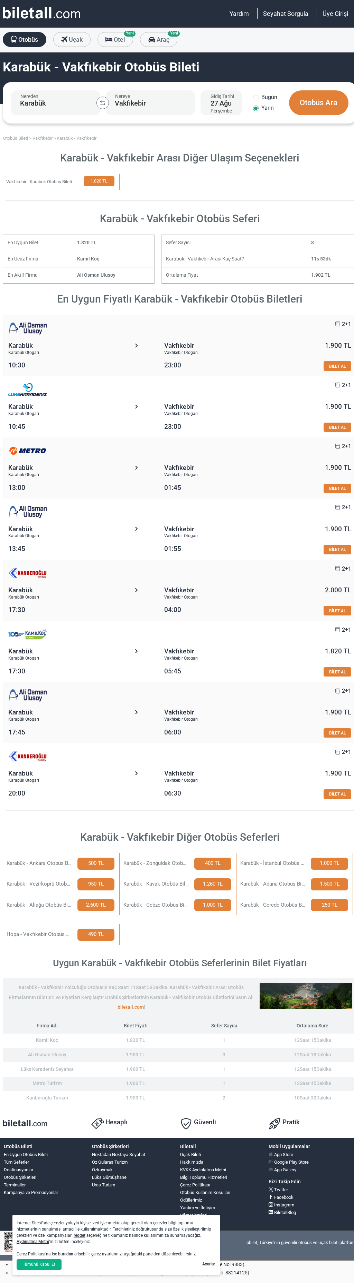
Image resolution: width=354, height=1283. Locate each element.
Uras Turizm (103, 1184)
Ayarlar (208, 1264)
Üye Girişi (335, 13)
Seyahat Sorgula (285, 13)
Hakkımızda (191, 1162)
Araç (166, 37)
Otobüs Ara (318, 102)
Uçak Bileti (190, 1154)
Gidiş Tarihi (222, 96)
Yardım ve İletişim (197, 1207)
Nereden (29, 96)
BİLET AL (337, 366)
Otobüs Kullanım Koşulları (205, 1192)
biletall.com (131, 1007)
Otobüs (27, 39)
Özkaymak (102, 1169)
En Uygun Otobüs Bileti (26, 1154)
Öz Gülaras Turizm (110, 1162)
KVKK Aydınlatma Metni (203, 1169)
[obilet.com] (41, 19)
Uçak (75, 39)
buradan (65, 1254)
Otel (122, 37)
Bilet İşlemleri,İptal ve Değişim (196, 1218)
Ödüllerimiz (191, 1200)
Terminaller (15, 1184)
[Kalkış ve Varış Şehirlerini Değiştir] (102, 103)
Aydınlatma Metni (33, 1241)
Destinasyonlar (18, 1169)
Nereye (122, 96)
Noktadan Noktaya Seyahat (118, 1154)
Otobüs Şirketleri (20, 1177)
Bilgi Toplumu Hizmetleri (203, 1177)
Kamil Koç (88, 259)
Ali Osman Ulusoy (96, 275)
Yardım (239, 13)
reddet (79, 1235)
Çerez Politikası (195, 1184)
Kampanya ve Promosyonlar (31, 1192)
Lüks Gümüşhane (109, 1177)
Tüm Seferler (16, 1162)
